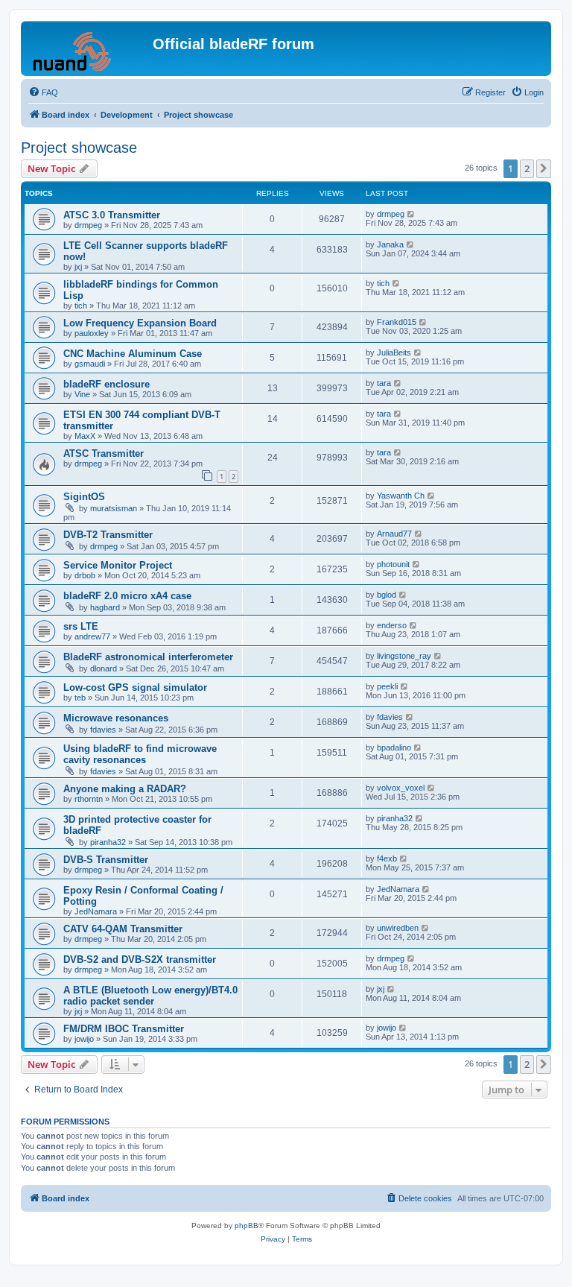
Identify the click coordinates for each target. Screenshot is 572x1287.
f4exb (387, 858)
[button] (543, 168)
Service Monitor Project (117, 565)
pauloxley (91, 333)
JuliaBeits (394, 352)
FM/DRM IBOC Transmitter (123, 1028)
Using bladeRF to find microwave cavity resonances (140, 754)
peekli (387, 686)
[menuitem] (43, 92)
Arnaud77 (394, 533)
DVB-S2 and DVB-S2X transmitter (139, 959)
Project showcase (79, 147)
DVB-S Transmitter (105, 859)
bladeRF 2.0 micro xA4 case (127, 595)
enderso (392, 625)
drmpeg (88, 225)
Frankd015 (396, 321)
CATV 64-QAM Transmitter (122, 929)
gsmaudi (89, 363)
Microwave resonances (115, 718)
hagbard (105, 607)
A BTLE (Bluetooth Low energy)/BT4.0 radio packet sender (150, 995)
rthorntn (88, 798)
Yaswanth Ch (401, 495)
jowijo (84, 1038)
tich (80, 305)
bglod (386, 594)
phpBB (246, 1225)
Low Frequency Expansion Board (140, 323)
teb (80, 697)
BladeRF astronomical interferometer (148, 657)
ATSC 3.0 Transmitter (111, 215)
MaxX (84, 435)
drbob (84, 575)
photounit (393, 564)
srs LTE (80, 626)
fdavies (103, 729)
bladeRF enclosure (106, 384)
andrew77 (92, 636)
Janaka (390, 244)
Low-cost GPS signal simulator (135, 687)
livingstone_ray (404, 655)
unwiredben (398, 927)
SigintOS (84, 496)
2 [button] (527, 168)
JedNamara (95, 911)
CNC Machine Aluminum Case (132, 353)
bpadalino (394, 747)
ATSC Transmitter (103, 453)
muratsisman (113, 508)
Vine (82, 394)
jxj (78, 266)
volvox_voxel (401, 787)
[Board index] (89, 48)
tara (384, 383)
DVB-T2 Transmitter (108, 534)
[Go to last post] (411, 213)
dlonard (103, 668)
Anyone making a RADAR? (124, 788)
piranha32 (108, 842)
